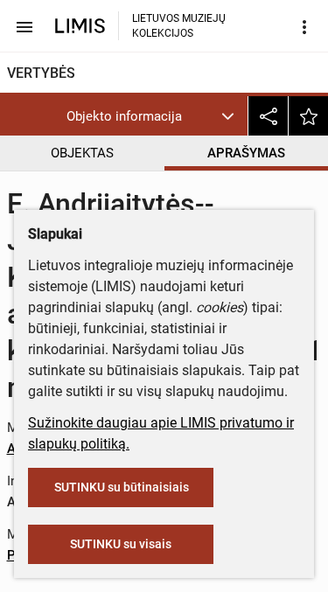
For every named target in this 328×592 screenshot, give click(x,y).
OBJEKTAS (82, 153)
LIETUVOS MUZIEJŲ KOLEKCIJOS (179, 25)
